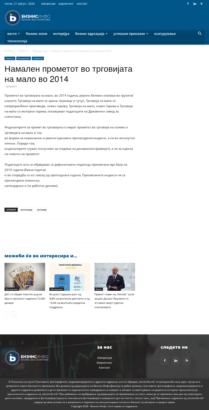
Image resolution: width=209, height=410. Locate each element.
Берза (99, 289)
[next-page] (13, 313)
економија (26, 209)
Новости (24, 51)
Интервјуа (61, 33)
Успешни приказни (129, 33)
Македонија (40, 51)
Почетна (9, 51)
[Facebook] (188, 3)
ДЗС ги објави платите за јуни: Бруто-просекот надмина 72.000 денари (24, 298)
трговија (42, 209)
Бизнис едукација (89, 33)
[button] (200, 34)
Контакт (82, 4)
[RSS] (201, 3)
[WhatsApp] (37, 234)
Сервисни (38, 58)
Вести (12, 33)
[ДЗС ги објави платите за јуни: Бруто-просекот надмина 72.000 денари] (24, 277)
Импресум (48, 4)
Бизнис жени (36, 33)
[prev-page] (7, 313)
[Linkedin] (195, 3)
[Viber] (55, 234)
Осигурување (165, 33)
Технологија (17, 41)
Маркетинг (66, 4)
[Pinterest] (27, 234)
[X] (18, 234)
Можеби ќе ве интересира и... (40, 255)
